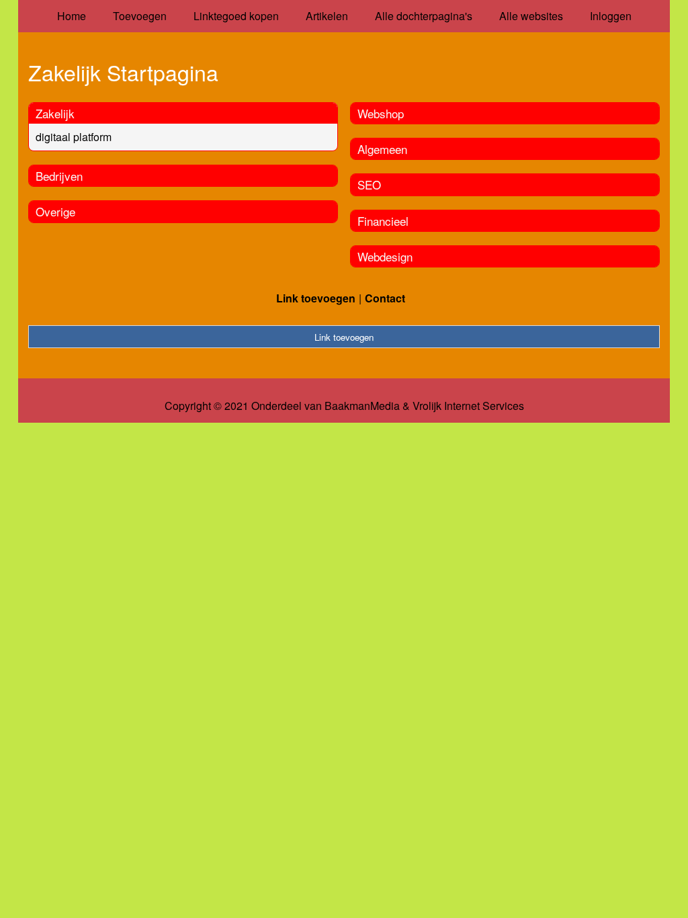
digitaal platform (74, 136)
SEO (369, 184)
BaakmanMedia (362, 406)
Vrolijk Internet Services (468, 406)
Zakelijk (55, 113)
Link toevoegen (315, 298)
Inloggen (611, 16)
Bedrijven (59, 175)
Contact (385, 298)
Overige (55, 211)
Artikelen (327, 16)
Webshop (380, 113)
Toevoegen (140, 16)
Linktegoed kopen (236, 16)
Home (71, 16)
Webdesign (385, 256)
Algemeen (382, 148)
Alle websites (531, 16)
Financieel (382, 220)
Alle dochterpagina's (423, 16)
